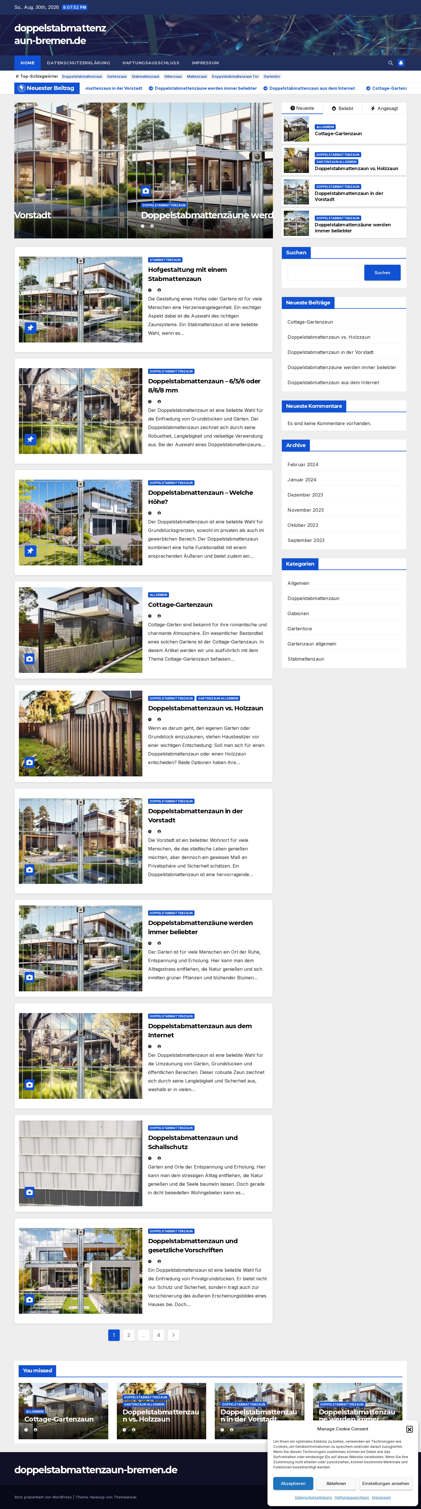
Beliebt (345, 108)
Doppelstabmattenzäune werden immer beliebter (342, 367)
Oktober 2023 (303, 525)
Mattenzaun (197, 76)
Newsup (97, 1497)
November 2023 (306, 510)
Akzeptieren (293, 1483)
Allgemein (325, 127)
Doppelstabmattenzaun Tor (235, 76)
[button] (409, 1429)
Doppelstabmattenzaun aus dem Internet (333, 382)
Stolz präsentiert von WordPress (43, 1497)
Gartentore (300, 628)
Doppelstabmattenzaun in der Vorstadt (330, 352)
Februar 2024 (303, 464)
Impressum (381, 1497)
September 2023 (306, 540)
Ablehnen (336, 1483)
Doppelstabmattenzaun (82, 76)
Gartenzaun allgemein (152, 205)
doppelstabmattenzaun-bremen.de (95, 1470)
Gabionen (298, 613)
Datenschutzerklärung (313, 1497)
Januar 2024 (302, 480)
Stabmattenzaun (145, 76)
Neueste (305, 108)
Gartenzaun (117, 76)
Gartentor (272, 76)
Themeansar (125, 1497)
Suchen (296, 253)
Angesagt (387, 108)
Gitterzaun (173, 76)
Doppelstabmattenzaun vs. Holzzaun (161, 215)
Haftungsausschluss (352, 1497)
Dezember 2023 (305, 495)
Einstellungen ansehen (385, 1483)
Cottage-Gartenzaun (338, 133)
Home (27, 62)
